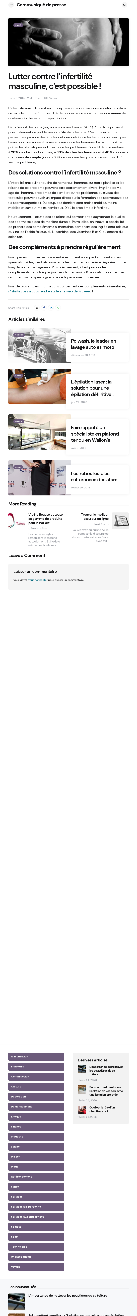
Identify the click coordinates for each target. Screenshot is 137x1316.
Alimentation (19, 1056)
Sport (15, 1236)
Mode (18, 467)
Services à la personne (26, 1206)
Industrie (17, 1136)
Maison (18, 421)
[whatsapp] (58, 308)
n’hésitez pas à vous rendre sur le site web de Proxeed (49, 291)
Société (19, 334)
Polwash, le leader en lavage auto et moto (93, 344)
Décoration (18, 1096)
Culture (16, 1086)
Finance (16, 1126)
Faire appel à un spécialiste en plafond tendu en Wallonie (95, 433)
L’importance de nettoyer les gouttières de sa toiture (106, 1070)
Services (17, 1196)
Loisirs (15, 1146)
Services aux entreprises (27, 1216)
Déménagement (21, 1106)
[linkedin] (51, 308)
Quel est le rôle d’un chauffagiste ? (102, 1109)
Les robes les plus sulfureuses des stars (94, 476)
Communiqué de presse (41, 5)
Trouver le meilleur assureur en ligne (95, 516)
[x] (37, 308)
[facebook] (44, 308)
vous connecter (38, 580)
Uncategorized (21, 1256)
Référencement (21, 1176)
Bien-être (17, 1066)
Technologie (19, 1246)
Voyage (15, 1266)
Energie (16, 1116)
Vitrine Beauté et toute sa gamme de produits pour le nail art (45, 518)
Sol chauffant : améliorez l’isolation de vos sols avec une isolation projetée (106, 1091)
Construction (20, 1076)
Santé (18, 25)
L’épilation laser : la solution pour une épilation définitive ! (92, 388)
